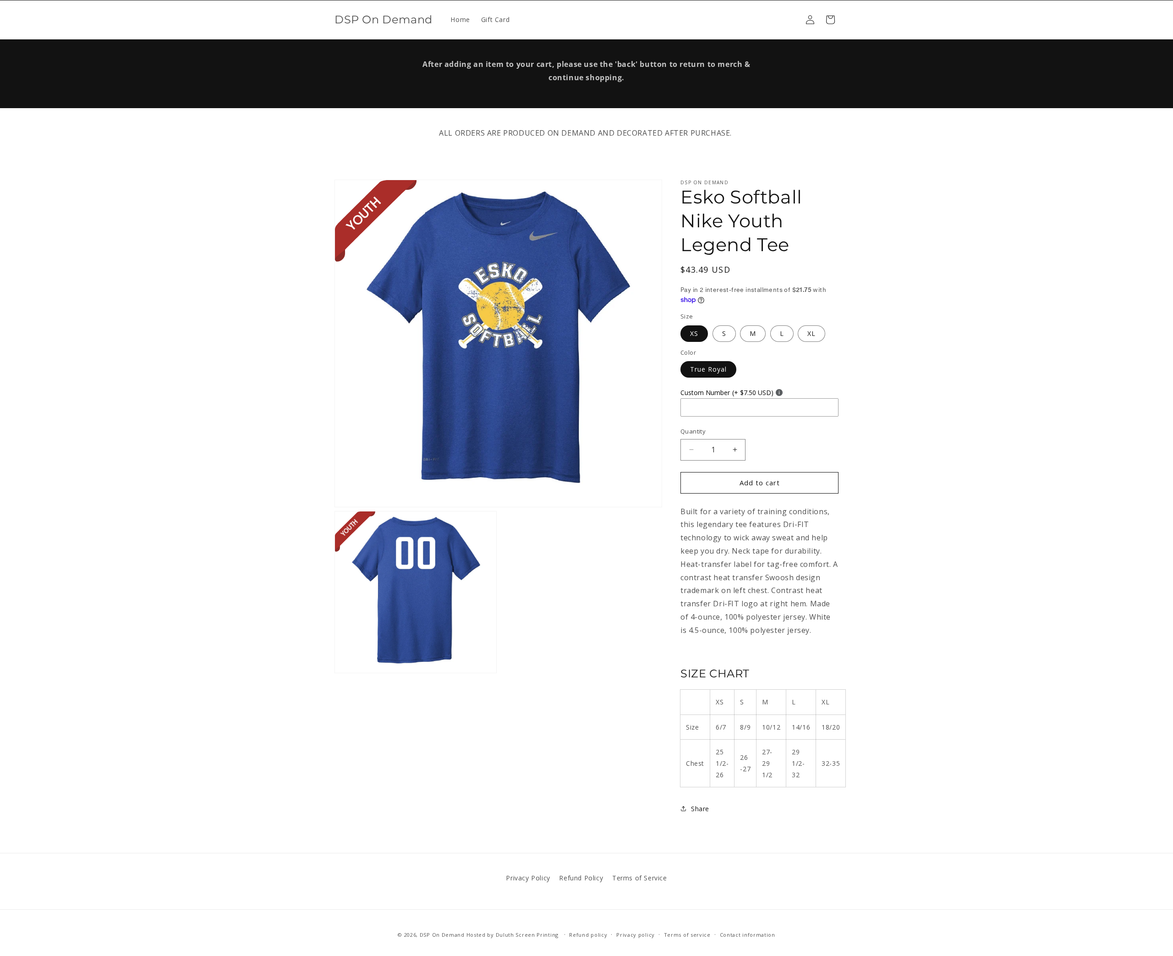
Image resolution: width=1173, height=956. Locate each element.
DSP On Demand (442, 934)
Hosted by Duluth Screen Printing (512, 934)
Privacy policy (635, 934)
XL (811, 333)
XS (694, 333)
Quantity (693, 431)
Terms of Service (639, 878)
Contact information (747, 934)
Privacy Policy (528, 878)
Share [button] (700, 808)
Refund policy (588, 934)
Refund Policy (581, 878)
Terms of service (687, 934)
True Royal (708, 369)
